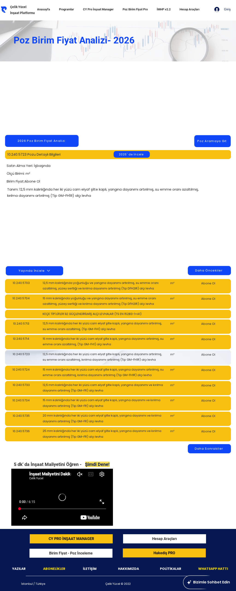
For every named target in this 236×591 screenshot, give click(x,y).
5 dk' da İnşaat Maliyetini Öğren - (61, 464)
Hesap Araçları (164, 539)
